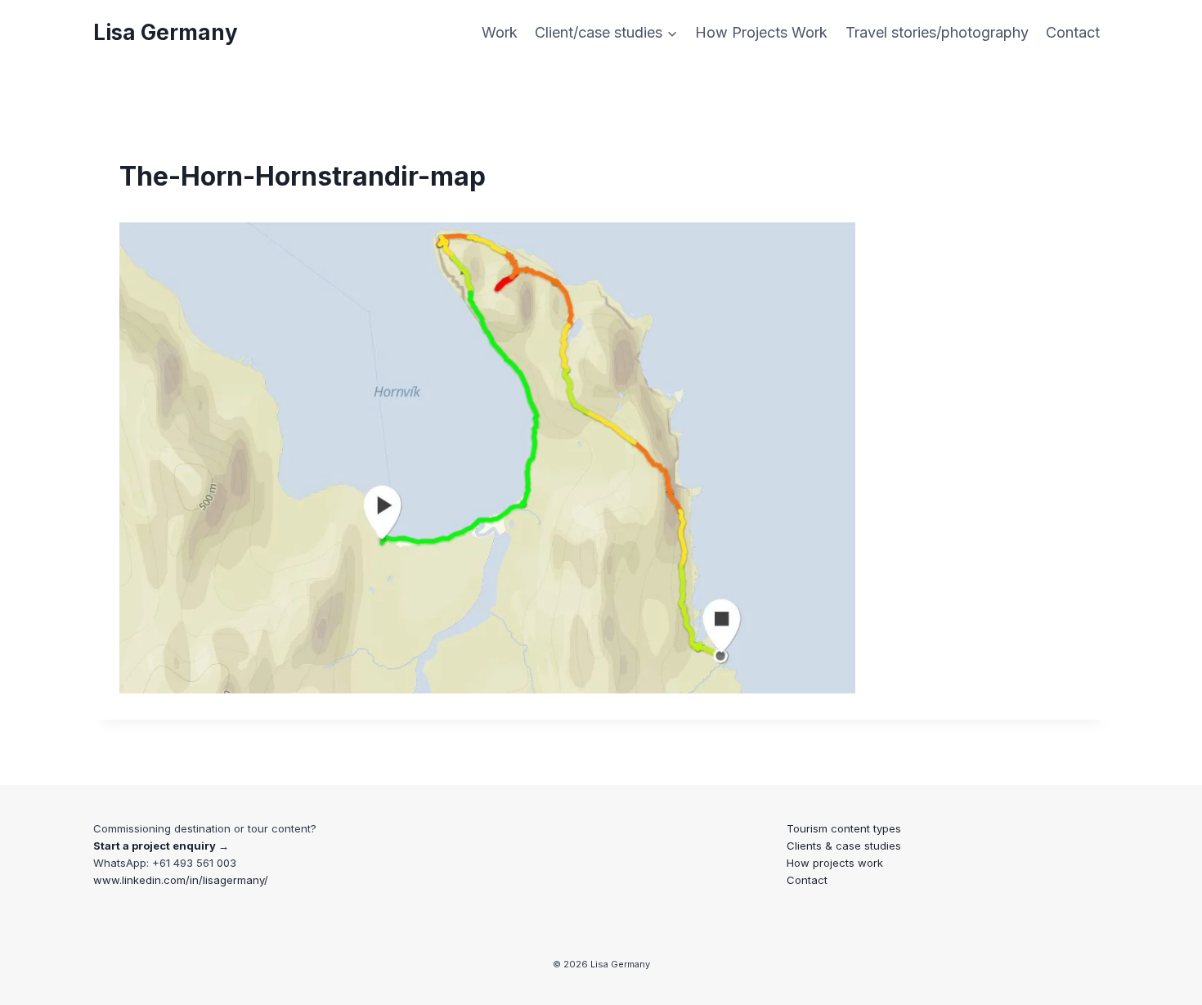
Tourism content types (844, 828)
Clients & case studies (844, 845)
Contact (1073, 32)
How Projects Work (761, 32)
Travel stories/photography (937, 32)
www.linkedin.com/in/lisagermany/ (180, 879)
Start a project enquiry (154, 845)
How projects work (835, 862)
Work (500, 32)
